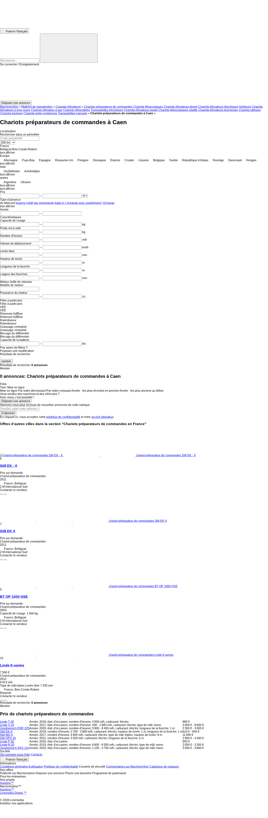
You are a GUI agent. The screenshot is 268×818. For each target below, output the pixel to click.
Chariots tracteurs (11, 113)
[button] (134, 83)
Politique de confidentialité (61, 766)
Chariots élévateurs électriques (218, 106)
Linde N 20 (7, 744)
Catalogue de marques (164, 766)
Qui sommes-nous (12, 754)
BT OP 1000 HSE (14, 597)
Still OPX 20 (8, 738)
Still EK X (7, 531)
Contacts (36, 754)
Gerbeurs (245, 106)
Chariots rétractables (76, 110)
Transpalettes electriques (107, 110)
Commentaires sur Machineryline (127, 766)
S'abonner (8, 413)
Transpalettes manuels (72, 113)
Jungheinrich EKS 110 (14, 748)
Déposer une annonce (15, 401)
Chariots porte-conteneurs (40, 113)
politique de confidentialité (63, 416)
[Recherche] (69, 48)
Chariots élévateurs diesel (180, 106)
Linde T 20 (7, 721)
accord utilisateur (102, 416)
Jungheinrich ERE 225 (14, 728)
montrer (6, 361)
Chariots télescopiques (148, 106)
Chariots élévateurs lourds (141, 110)
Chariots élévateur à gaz (46, 110)
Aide (27, 754)
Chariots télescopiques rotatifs (177, 110)
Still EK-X (6, 731)
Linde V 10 (7, 725)
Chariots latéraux (250, 110)
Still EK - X (8, 466)
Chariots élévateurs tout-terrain (218, 110)
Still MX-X (6, 734)
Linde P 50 (7, 741)
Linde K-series (12, 665)
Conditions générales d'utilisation (21, 766)
